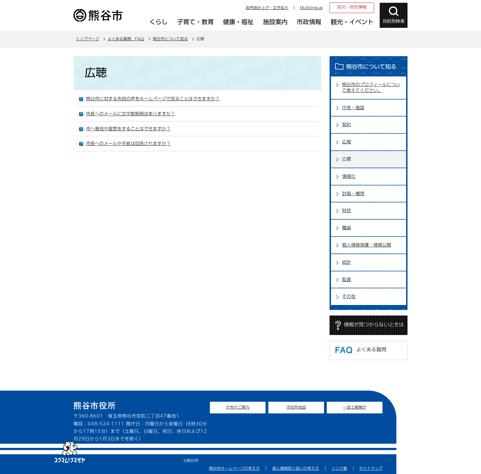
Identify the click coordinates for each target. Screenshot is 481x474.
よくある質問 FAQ (126, 39)
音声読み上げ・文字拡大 (267, 8)
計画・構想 (353, 193)
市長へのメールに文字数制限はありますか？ (130, 113)
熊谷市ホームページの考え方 (234, 468)
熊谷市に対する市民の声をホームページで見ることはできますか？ (153, 98)
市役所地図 (296, 407)
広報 (346, 142)
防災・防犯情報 (352, 7)
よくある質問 (371, 349)
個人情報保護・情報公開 (366, 245)
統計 (346, 262)
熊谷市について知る (170, 39)
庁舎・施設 (353, 107)
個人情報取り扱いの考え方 (295, 468)
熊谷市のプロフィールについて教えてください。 (371, 87)
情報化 (348, 176)
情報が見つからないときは (374, 324)
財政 (346, 210)
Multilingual (311, 8)
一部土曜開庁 (354, 407)
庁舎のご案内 (237, 407)
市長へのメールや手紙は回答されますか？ (128, 143)
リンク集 (339, 468)
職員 (346, 227)
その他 (348, 296)
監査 (346, 279)
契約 (346, 124)
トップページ (87, 39)
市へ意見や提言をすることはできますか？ (128, 128)
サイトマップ (370, 468)
